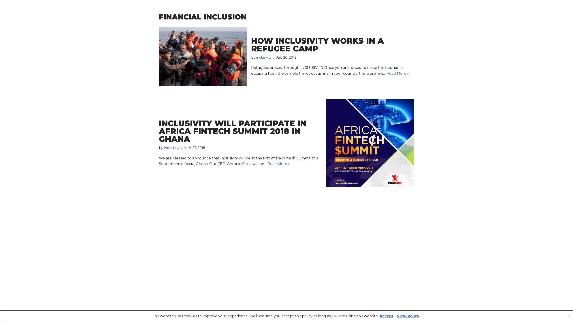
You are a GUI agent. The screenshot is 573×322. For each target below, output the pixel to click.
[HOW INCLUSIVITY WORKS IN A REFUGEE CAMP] (203, 56)
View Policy (408, 316)
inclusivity (264, 57)
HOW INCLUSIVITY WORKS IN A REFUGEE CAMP (317, 44)
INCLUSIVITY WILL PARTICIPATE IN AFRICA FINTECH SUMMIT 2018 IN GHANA (232, 131)
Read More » (398, 73)
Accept (386, 316)
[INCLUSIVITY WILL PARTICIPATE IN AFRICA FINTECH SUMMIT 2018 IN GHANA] (370, 143)
